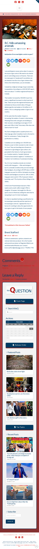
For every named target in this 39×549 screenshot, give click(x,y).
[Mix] (28, 61)
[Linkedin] (16, 61)
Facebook (8, 235)
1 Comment (9, 50)
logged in (12, 279)
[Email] (8, 65)
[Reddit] (24, 61)
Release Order (20, 345)
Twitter (16, 235)
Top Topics (20, 427)
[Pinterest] (20, 61)
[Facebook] (8, 61)
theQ (29, 49)
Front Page (20, 301)
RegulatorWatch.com (11, 534)
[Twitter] (12, 61)
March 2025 (19, 322)
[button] (19, 8)
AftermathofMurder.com (27, 534)
